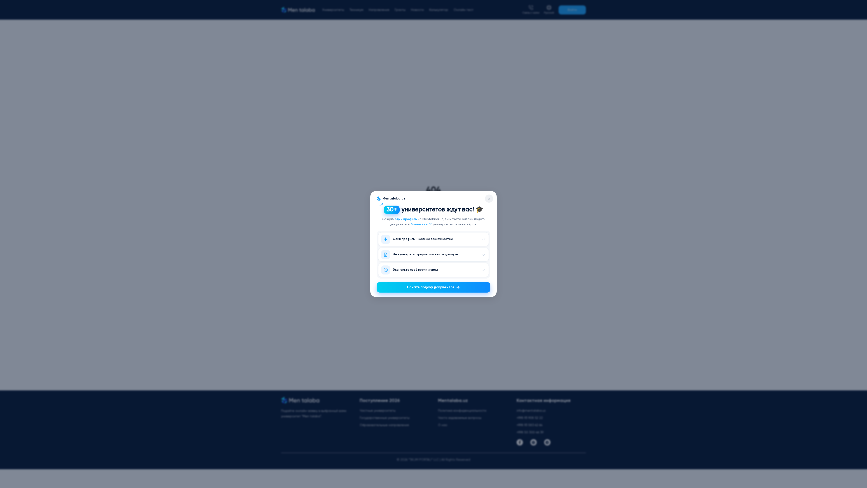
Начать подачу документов (430, 287)
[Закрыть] (489, 199)
